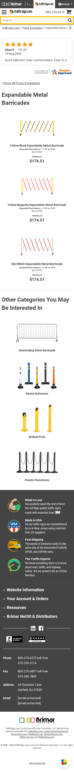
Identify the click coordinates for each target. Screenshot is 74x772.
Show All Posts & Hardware (22, 83)
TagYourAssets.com (53, 734)
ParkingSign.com (19, 734)
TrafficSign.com (11, 28)
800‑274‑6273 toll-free (33, 658)
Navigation (4, 12)
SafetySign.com (36, 731)
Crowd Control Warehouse (56, 731)
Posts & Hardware (33, 28)
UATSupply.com (27, 737)
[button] (64, 762)
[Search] (70, 20)
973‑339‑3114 (27, 663)
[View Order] (37, 16)
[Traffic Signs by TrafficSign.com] (20, 12)
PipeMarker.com (35, 734)
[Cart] (70, 12)
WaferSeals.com (46, 737)
